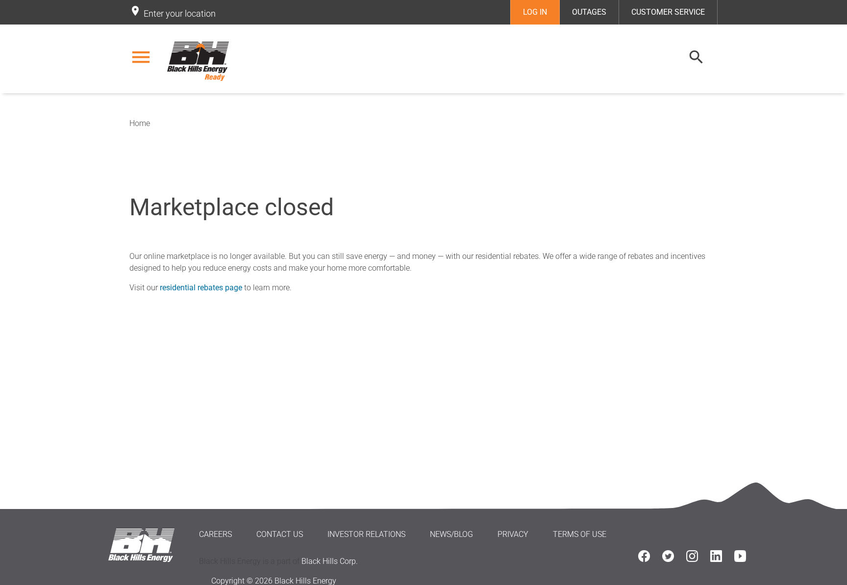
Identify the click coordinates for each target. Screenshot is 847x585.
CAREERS (215, 534)
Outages (589, 12)
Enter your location (180, 13)
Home (139, 123)
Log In (535, 12)
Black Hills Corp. (329, 561)
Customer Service (668, 12)
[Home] (199, 61)
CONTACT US (279, 534)
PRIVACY (513, 534)
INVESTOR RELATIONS (366, 534)
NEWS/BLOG (451, 534)
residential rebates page (201, 287)
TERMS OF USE (579, 534)
